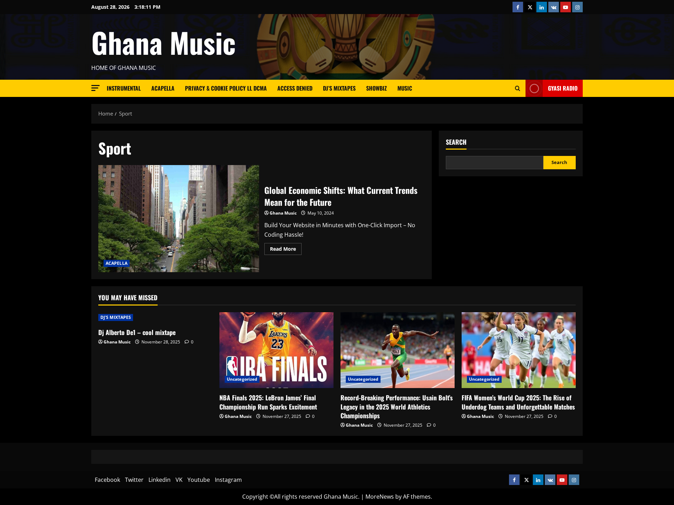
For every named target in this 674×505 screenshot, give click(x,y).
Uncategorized (242, 379)
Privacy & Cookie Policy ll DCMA (226, 88)
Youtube (198, 480)
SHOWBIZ (376, 88)
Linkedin (159, 480)
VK (179, 480)
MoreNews (379, 496)
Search (456, 142)
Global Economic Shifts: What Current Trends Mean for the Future (178, 218)
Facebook (107, 480)
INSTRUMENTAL (124, 88)
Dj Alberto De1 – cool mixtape (137, 332)
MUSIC (404, 88)
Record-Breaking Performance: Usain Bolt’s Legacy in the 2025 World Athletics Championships (397, 406)
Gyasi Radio (562, 88)
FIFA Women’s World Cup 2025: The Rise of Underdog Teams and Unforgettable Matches (518, 402)
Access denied (294, 88)
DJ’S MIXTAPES (339, 88)
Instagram (228, 480)
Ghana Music (163, 42)
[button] (95, 88)
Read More (286, 250)
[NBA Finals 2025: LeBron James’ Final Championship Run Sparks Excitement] (276, 350)
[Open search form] (517, 88)
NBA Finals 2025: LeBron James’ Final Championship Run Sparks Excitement (268, 402)
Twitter (134, 480)
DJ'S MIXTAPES (115, 317)
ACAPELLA (162, 88)
